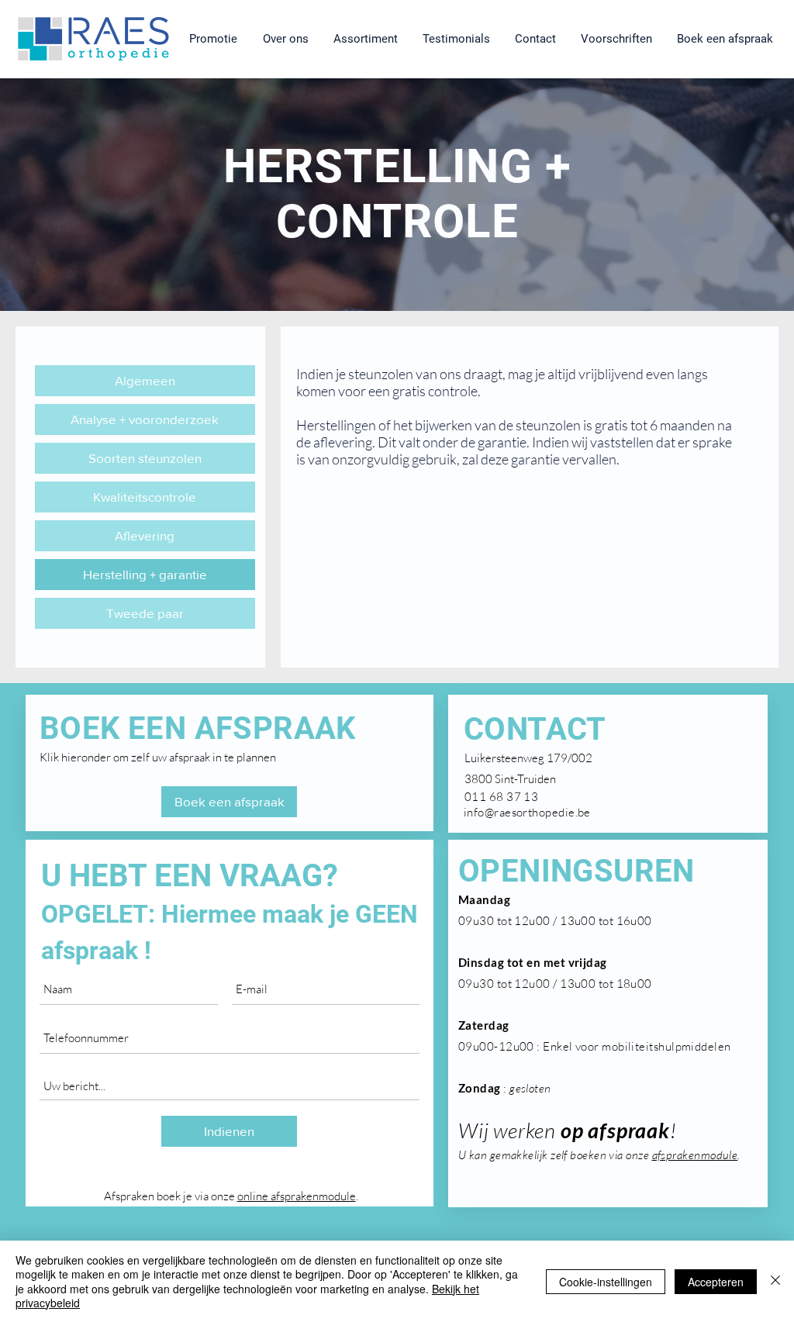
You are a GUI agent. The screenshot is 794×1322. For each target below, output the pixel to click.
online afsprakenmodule (296, 1196)
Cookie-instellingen (605, 1281)
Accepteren (716, 1281)
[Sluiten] (775, 1281)
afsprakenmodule (695, 1155)
